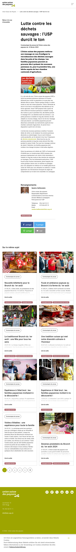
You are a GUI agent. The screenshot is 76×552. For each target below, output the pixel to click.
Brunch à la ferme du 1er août (13, 302)
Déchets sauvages (26, 215)
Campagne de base (27, 302)
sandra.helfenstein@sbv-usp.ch (42, 209)
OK (69, 538)
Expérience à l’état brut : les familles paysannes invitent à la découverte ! (56, 393)
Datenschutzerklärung (17, 547)
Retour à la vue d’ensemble (7, 21)
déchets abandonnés (29, 139)
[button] (27, 224)
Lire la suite (8, 297)
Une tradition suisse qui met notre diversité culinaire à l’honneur (54, 339)
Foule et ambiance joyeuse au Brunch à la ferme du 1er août (55, 284)
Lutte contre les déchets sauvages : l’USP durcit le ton (34, 11)
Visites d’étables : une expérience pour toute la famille (19, 424)
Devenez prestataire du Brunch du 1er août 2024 (55, 445)
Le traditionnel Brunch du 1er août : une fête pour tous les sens (18, 339)
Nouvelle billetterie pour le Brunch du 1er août (17, 284)
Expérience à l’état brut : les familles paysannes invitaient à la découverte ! (19, 393)
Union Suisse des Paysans (9, 11)
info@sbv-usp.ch (7, 513)
